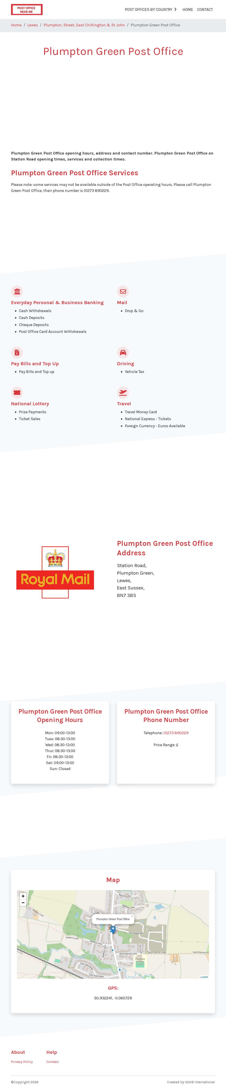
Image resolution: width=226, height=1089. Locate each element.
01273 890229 (176, 732)
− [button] (23, 903)
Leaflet (204, 977)
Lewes (32, 25)
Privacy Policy (22, 1062)
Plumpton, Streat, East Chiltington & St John (84, 25)
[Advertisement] (113, 95)
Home (188, 9)
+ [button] (23, 896)
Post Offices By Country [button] (148, 9)
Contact (205, 9)
